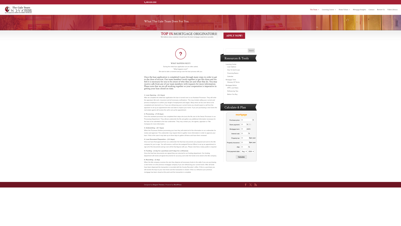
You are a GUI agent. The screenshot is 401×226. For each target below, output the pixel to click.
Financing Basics (232, 73)
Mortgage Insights (359, 10)
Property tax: (235, 138)
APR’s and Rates (232, 88)
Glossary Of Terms (233, 82)
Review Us (381, 10)
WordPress (177, 185)
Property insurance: (233, 142)
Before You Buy (232, 94)
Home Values (343, 10)
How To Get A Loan (233, 70)
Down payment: (235, 124)
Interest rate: (235, 133)
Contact (371, 10)
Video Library (392, 10)
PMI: (238, 147)
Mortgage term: (235, 129)
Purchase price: (235, 120)
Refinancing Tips (232, 91)
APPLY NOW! (234, 35)
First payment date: (233, 151)
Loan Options (231, 67)
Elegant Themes (158, 185)
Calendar (230, 76)
